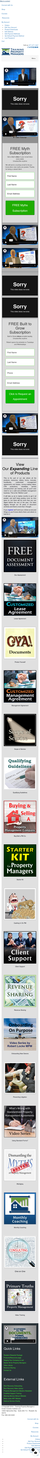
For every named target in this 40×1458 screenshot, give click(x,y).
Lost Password (9, 38)
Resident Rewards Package (13, 1355)
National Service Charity (12, 1401)
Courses (4, 14)
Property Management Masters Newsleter (18, 1391)
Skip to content (5, 1)
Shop (3, 9)
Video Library (8, 1365)
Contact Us (7, 1370)
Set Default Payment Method (14, 36)
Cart (3, 41)
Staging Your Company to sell (14, 1360)
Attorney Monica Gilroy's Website (15, 1396)
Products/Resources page (12, 1358)
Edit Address (8, 32)
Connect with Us (7, 5)
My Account (5, 22)
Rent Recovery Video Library (13, 1388)
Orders (6, 25)
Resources (5, 18)
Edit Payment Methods (12, 34)
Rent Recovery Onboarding (13, 1386)
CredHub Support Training (12, 1393)
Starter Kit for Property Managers (15, 1363)
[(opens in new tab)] (20, 556)
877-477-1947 (33, 45)
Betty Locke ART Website (12, 1398)
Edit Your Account (10, 27)
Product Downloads (11, 29)
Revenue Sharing (9, 1368)
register (10, 510)
